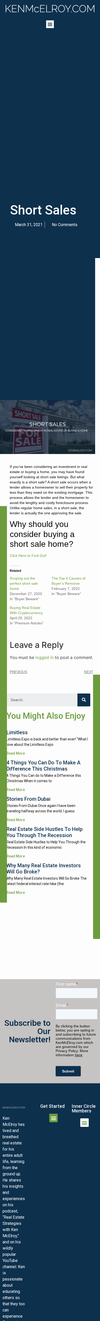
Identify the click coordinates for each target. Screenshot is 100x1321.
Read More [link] (15, 753)
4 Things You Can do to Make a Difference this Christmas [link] (43, 765)
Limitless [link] (17, 732)
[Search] (83, 699)
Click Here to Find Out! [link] (28, 556)
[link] (50, 9)
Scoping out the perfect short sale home (24, 583)
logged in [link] (44, 657)
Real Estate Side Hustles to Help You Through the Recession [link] (44, 832)
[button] (50, 24)
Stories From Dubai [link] (28, 799)
